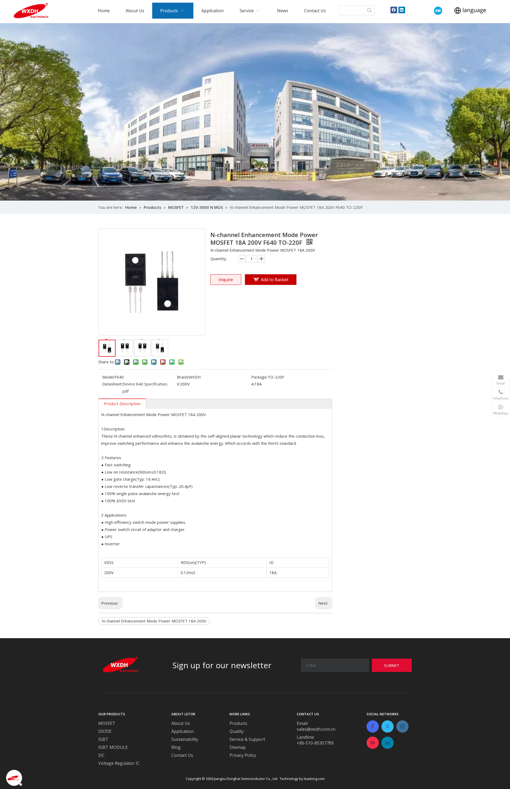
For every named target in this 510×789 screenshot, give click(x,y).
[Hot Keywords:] (369, 10)
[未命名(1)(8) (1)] (438, 10)
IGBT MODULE (113, 747)
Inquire (226, 280)
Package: (259, 377)
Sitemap (238, 747)
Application (182, 731)
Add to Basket (274, 280)
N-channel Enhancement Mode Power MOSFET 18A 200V (154, 621)
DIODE (105, 731)
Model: (108, 377)
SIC (101, 755)
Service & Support (247, 739)
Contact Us (182, 755)
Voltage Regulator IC (119, 763)
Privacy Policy (243, 755)
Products (238, 723)
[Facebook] (393, 9)
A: (252, 384)
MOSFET (106, 723)
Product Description (122, 403)
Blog (176, 747)
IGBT (103, 739)
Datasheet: (112, 384)
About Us (180, 723)
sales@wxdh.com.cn (316, 729)
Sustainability (184, 739)
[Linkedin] (401, 9)
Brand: (183, 377)
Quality (237, 731)
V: (178, 384)
